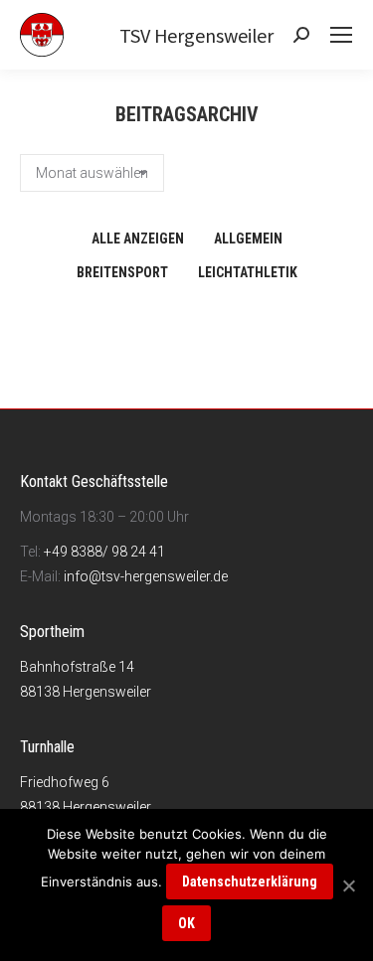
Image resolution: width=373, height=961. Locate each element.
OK (186, 923)
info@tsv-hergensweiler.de (146, 576)
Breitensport (122, 272)
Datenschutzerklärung (249, 881)
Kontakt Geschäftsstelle (94, 481)
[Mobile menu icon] (341, 35)
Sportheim (52, 631)
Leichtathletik (247, 272)
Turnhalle (47, 746)
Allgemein (248, 238)
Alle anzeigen (138, 238)
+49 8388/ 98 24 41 (104, 552)
